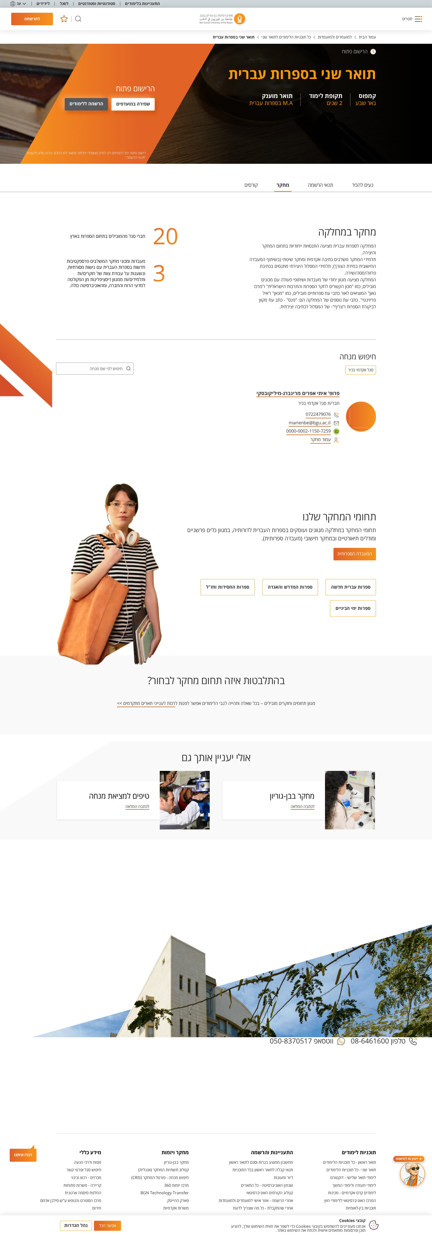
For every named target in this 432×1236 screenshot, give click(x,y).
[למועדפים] (64, 19)
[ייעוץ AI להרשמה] (412, 1173)
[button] (412, 19)
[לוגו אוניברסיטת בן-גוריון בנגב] (222, 19)
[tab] (363, 187)
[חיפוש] (78, 19)
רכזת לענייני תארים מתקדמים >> (146, 703)
